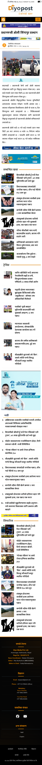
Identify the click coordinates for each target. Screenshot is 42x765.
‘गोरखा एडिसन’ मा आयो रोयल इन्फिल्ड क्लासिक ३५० (20, 451)
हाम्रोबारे (10, 749)
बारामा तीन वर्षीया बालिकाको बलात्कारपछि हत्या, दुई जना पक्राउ (26, 344)
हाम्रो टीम (26, 755)
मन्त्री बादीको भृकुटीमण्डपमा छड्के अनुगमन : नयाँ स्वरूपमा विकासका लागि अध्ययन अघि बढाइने (21, 506)
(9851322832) (29, 660)
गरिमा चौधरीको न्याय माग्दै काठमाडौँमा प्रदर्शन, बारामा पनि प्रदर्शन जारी (28, 233)
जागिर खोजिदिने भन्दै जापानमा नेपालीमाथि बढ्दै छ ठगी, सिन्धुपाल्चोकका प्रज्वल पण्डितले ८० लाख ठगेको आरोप (26, 277)
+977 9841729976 (22, 692)
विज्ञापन (34, 749)
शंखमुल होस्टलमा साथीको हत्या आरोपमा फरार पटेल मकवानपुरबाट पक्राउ (28, 201)
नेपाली (21, 732)
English (22, 736)
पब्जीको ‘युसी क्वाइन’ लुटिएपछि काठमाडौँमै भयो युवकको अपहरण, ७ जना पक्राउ (25, 311)
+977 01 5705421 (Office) (24, 684)
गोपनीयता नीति (22, 749)
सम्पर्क (16, 755)
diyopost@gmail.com (24, 680)
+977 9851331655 (22, 699)
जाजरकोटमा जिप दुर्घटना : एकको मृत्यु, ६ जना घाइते (26, 255)
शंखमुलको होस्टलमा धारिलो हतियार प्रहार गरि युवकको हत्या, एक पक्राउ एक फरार (27, 222)
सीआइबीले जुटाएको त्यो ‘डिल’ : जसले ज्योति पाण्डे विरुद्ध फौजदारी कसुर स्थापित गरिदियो (26, 359)
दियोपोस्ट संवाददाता (14, 43)
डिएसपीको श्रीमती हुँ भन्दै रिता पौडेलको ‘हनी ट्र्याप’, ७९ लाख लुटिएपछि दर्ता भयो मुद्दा (28, 178)
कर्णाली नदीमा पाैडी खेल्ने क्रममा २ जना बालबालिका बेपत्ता (29, 211)
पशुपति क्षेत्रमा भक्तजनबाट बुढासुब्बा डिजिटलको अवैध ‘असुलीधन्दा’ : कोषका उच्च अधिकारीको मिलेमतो (25, 294)
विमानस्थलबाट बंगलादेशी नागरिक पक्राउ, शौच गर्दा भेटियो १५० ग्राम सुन (29, 190)
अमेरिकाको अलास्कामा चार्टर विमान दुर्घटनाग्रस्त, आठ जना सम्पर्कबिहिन (27, 245)
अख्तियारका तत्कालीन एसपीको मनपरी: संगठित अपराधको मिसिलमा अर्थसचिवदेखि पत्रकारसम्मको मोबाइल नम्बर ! (23, 423)
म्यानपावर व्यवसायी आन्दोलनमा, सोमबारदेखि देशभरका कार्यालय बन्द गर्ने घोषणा (25, 328)
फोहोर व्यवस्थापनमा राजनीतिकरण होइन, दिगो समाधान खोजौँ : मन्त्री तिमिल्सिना (22, 442)
